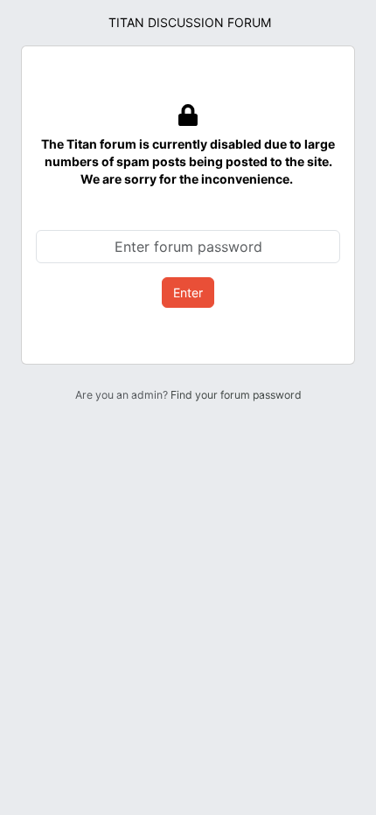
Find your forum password (236, 394)
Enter (188, 292)
